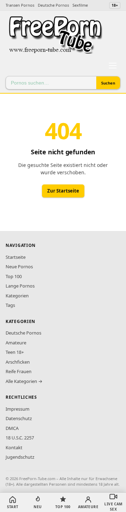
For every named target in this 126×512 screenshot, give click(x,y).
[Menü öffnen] (112, 65)
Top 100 (14, 276)
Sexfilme (80, 5)
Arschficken (18, 362)
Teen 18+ (15, 352)
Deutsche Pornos (53, 5)
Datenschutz (19, 418)
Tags (10, 305)
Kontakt (14, 447)
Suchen (108, 83)
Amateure (16, 342)
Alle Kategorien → (24, 381)
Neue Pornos (19, 266)
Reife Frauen (18, 371)
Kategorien (17, 295)
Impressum (17, 409)
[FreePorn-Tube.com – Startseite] (55, 34)
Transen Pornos (20, 5)
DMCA (12, 428)
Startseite (16, 257)
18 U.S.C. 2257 (20, 437)
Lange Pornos (20, 286)
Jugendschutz (20, 457)
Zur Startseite (63, 191)
